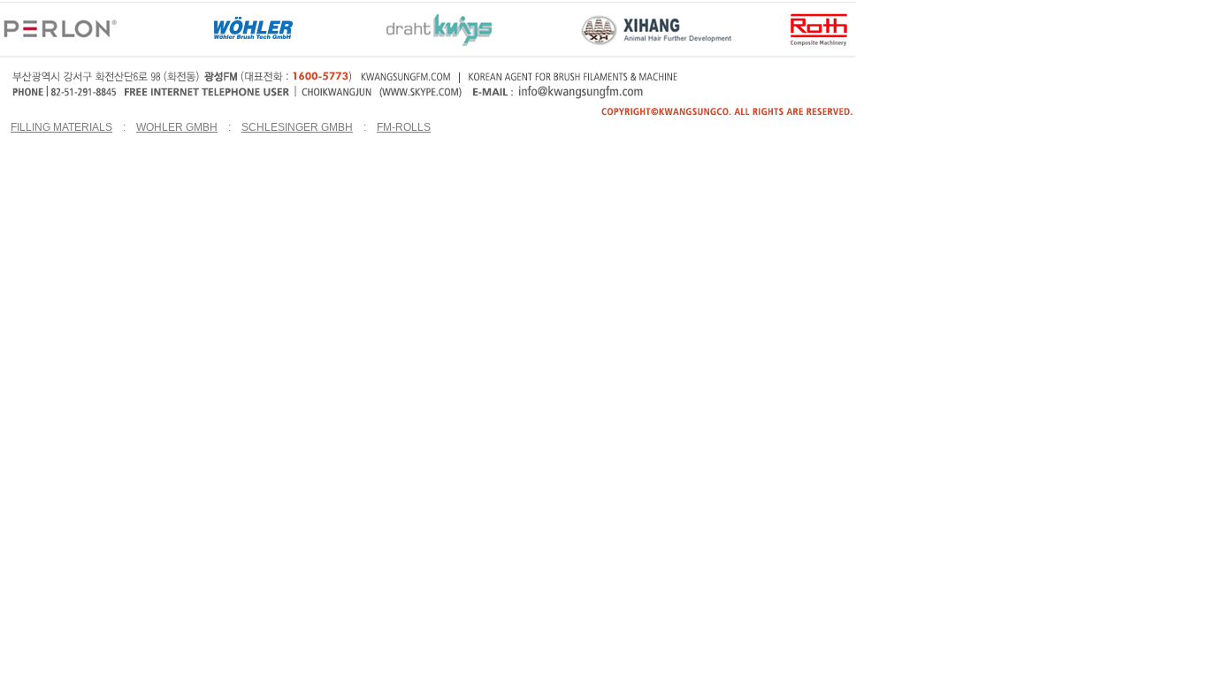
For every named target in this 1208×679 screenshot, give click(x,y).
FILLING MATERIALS (61, 127)
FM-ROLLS (404, 127)
